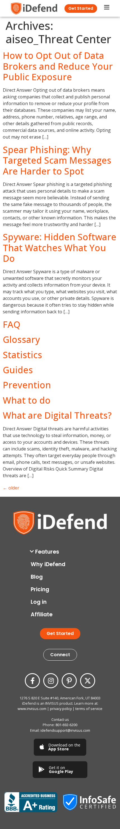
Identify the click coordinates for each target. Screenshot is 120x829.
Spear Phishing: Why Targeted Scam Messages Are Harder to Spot (57, 160)
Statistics (22, 355)
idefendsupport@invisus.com (65, 730)
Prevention (27, 385)
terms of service (88, 708)
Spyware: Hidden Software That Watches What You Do (59, 247)
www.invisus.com (32, 708)
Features (47, 552)
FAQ (11, 324)
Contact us (60, 719)
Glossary (21, 339)
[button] (61, 552)
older (11, 488)
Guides (18, 370)
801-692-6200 (66, 724)
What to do (27, 400)
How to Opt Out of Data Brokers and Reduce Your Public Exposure (58, 66)
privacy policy (61, 708)
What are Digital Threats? (57, 415)
